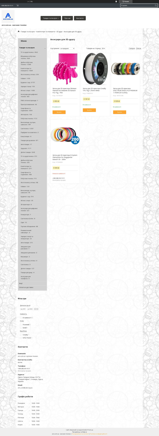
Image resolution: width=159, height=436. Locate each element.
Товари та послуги (50, 18)
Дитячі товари (26, 152)
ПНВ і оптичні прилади (28, 100)
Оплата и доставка (26, 287)
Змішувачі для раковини (26, 248)
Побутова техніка (27, 118)
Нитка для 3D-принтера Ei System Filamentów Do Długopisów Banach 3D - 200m (65, 157)
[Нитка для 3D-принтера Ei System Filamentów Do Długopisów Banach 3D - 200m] (65, 136)
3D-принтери (25, 204)
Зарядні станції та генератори (27, 237)
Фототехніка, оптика (28, 74)
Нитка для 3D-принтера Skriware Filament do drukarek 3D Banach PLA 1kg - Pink (64, 90)
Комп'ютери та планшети (45, 32)
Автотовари (25, 144)
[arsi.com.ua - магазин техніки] (8, 16)
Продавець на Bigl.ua (79, 432)
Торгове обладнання (28, 226)
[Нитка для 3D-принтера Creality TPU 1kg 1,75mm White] (95, 69)
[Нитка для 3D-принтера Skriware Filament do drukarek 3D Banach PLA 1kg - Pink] (65, 69)
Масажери (24, 257)
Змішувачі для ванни (28, 253)
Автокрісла (24, 114)
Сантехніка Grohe (27, 219)
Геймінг (23, 78)
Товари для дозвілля (28, 140)
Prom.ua (90, 430)
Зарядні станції (26, 86)
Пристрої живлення (27, 104)
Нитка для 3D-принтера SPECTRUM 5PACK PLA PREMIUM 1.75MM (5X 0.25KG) (125, 90)
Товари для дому (26, 272)
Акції (20, 283)
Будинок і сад (25, 82)
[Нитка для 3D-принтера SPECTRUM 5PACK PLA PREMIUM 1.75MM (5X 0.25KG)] (125, 69)
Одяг (22, 222)
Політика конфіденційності (98, 434)
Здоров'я (24, 148)
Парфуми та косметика (29, 132)
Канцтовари (25, 136)
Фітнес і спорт (25, 90)
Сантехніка (25, 129)
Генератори (25, 215)
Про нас (67, 18)
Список (138, 48)
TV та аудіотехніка (27, 52)
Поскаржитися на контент (80, 434)
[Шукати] (156, 5)
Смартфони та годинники (26, 109)
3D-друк (59, 32)
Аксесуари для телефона (26, 278)
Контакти (80, 18)
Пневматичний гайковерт (26, 231)
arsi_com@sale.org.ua (25, 388)
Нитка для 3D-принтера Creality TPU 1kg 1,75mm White (94, 89)
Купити (59, 112)
